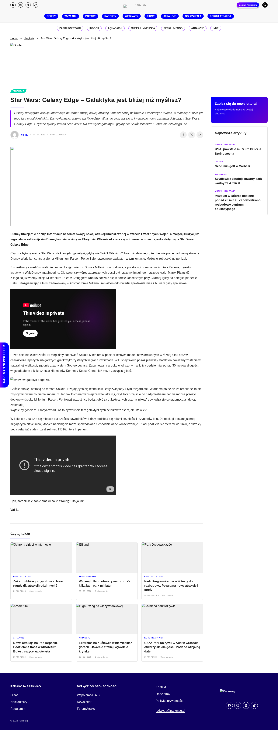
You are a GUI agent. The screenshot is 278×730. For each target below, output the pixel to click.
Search (265, 5)
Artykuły (29, 38)
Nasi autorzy (18, 702)
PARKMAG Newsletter (4, 364)
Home (14, 38)
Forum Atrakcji (86, 708)
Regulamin (17, 708)
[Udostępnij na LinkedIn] (199, 134)
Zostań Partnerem (248, 5)
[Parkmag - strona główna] (239, 691)
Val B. (24, 134)
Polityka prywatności (169, 700)
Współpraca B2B (88, 695)
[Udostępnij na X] (191, 134)
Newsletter (84, 702)
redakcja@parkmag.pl (170, 710)
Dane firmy (163, 694)
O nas (14, 695)
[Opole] (139, 64)
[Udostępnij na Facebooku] (183, 134)
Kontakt (161, 687)
